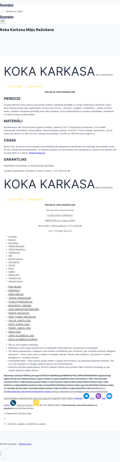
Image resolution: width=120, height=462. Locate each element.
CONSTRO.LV (67, 215)
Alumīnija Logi (14, 278)
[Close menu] (0, 453)
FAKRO (11, 272)
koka (87, 391)
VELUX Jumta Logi (19, 320)
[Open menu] (2, 21)
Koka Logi (14, 331)
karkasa (56, 391)
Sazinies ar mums (14, 11)
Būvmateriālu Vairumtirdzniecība (23, 391)
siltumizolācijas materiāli (15, 398)
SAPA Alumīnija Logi (21, 335)
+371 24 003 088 (75, 226)
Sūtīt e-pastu (45, 391)
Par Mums (12, 236)
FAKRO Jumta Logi (19, 328)
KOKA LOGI (13, 275)
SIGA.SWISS (13, 262)
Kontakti (12, 240)
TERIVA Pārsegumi (16, 246)
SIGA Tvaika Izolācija (22, 316)
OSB (10, 256)
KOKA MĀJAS (16, 294)
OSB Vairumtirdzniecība (23, 309)
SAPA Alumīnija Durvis (22, 339)
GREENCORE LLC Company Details (60, 220)
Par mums (14, 286)
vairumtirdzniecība (99, 391)
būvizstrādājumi (76, 391)
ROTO (11, 268)
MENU (70, 398)
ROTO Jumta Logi (19, 324)
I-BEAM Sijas (14, 252)
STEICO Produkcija (20, 301)
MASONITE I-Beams (19, 305)
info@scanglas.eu (34, 86)
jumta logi (31, 398)
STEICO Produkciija (16, 249)
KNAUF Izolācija (15, 259)
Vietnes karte (25, 444)
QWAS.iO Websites (25, 405)
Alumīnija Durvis (15, 281)
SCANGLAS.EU (53, 215)
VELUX (11, 265)
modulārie (64, 391)
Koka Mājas (13, 243)
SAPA (59, 398)
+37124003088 (15, 86)
